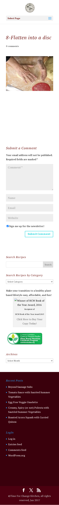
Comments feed (17, 450)
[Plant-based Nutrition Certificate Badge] (24, 344)
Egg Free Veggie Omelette (23, 402)
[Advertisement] (29, 110)
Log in (11, 439)
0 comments (12, 46)
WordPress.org (16, 455)
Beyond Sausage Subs (20, 387)
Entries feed (15, 444)
